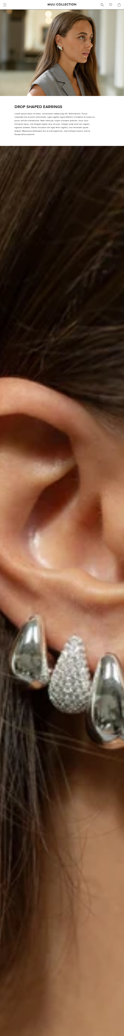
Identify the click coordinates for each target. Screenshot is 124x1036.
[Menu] (4, 4)
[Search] (102, 4)
